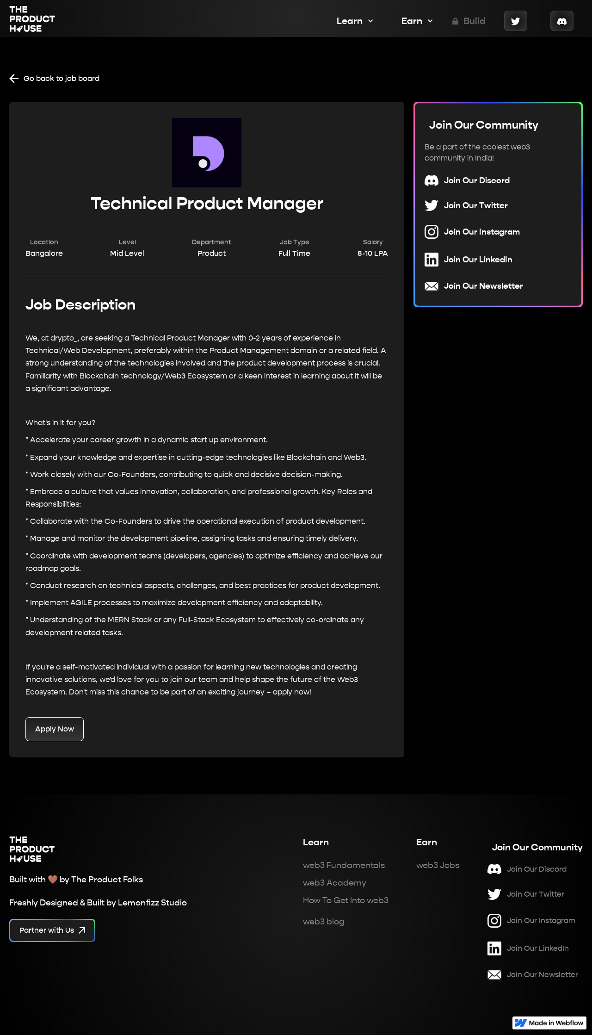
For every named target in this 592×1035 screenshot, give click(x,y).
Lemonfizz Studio (152, 902)
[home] (32, 21)
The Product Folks (107, 879)
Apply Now (54, 729)
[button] (350, 21)
